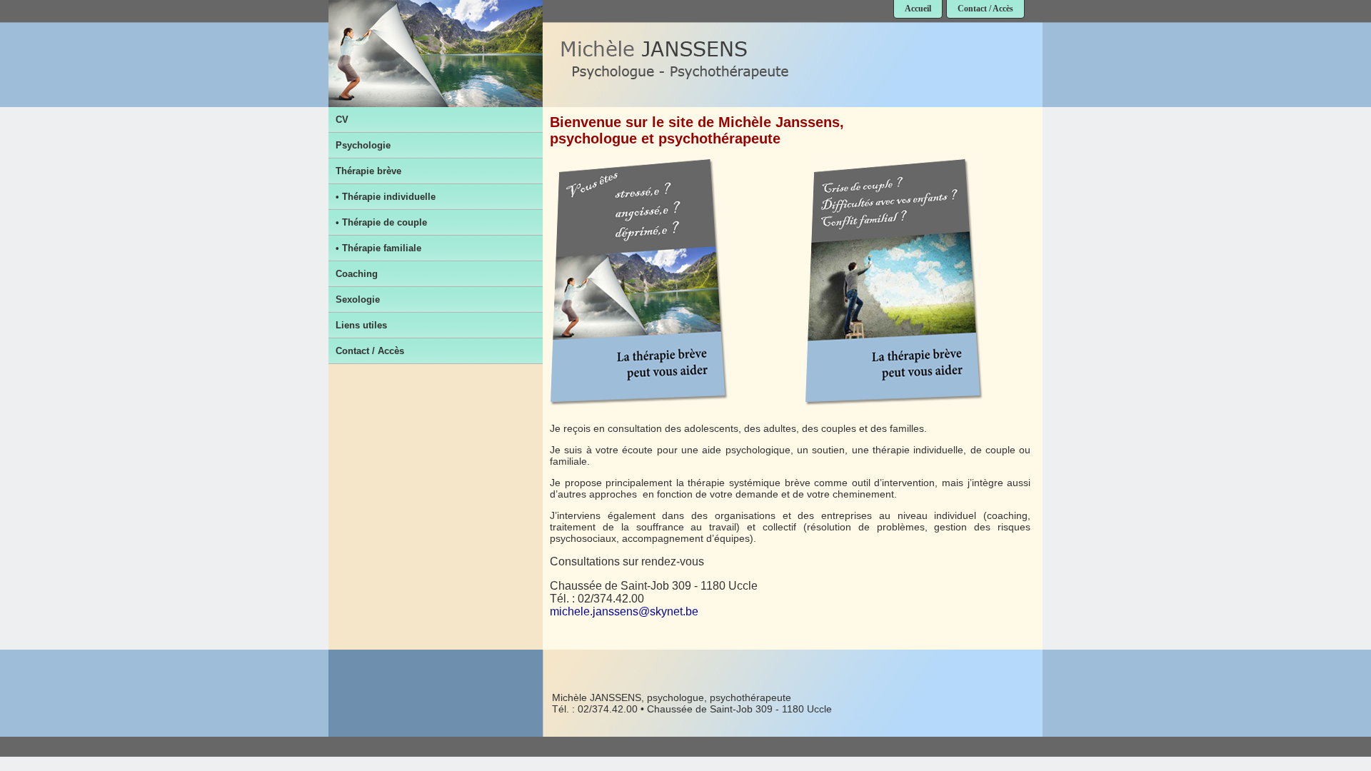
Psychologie (363, 145)
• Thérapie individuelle (386, 196)
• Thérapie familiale (378, 248)
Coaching (357, 273)
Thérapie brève (368, 171)
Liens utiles (361, 325)
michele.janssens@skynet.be (624, 611)
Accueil (918, 9)
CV (342, 119)
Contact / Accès (985, 9)
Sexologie (358, 299)
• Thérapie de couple (381, 222)
